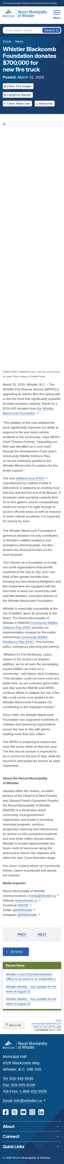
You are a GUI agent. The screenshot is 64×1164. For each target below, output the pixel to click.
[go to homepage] (26, 15)
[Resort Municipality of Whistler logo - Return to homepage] (25, 1044)
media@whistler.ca (42, 895)
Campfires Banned (19, 94)
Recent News (15, 965)
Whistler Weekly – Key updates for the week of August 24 (31, 1001)
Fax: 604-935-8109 (19, 1085)
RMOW (23, 905)
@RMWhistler (22, 910)
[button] (32, 1126)
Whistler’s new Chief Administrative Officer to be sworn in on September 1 (31, 977)
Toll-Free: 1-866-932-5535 (25, 1091)
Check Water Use (18, 103)
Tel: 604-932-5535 (18, 1078)
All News (17, 951)
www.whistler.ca (26, 900)
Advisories (46, 103)
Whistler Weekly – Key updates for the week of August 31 (31, 989)
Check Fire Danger (19, 86)
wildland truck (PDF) (30, 478)
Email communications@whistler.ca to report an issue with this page (46, 1023)
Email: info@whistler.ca (22, 1101)
